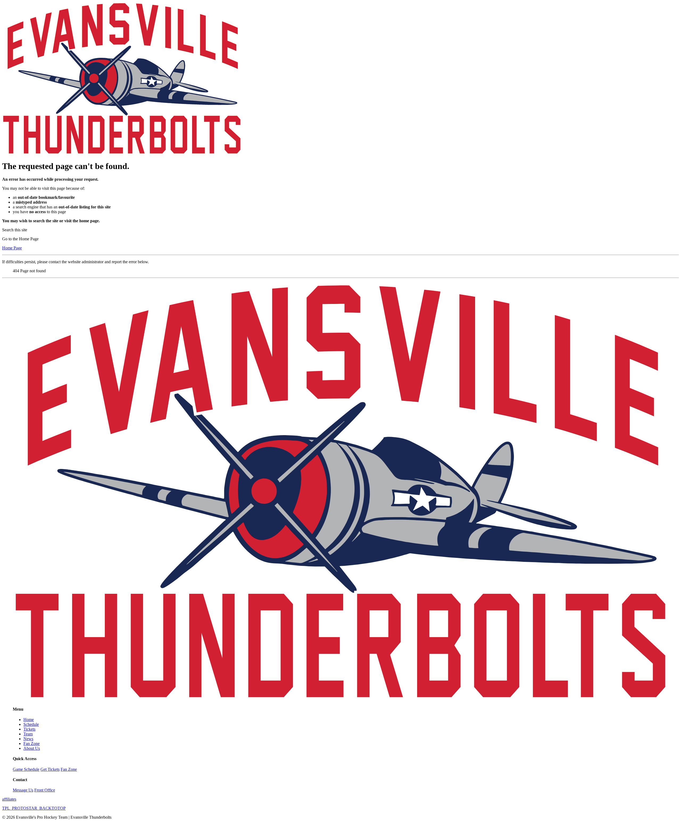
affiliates (9, 799)
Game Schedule (26, 769)
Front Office (44, 790)
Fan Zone (31, 743)
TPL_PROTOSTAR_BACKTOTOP (34, 808)
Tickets (29, 729)
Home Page (12, 248)
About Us (31, 748)
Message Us (23, 790)
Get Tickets (50, 769)
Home (28, 719)
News (28, 738)
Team (28, 734)
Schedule (31, 724)
